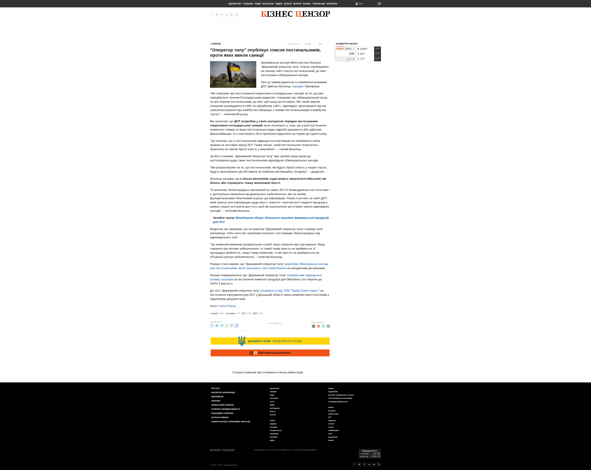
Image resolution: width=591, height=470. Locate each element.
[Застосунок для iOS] (231, 14)
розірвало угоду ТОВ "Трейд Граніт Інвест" (290, 290)
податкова (333, 437)
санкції (218, 313)
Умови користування (222, 405)
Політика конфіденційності (225, 409)
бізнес (331, 407)
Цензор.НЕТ (235, 3)
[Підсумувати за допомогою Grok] (328, 326)
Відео (279, 3)
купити (348, 49)
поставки (233, 313)
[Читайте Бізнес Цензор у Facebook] (354, 464)
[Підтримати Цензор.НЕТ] (270, 353)
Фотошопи (274, 408)
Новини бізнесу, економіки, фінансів (230, 422)
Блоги (288, 3)
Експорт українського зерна (341, 395)
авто (330, 434)
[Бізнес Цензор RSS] (236, 14)
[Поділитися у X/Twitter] (217, 325)
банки (331, 388)
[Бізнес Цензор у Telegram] (222, 14)
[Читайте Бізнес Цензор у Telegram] (364, 464)
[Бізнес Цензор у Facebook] (212, 14)
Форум (297, 3)
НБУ (329, 417)
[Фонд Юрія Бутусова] (270, 340)
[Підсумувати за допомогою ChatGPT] (313, 326)
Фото (272, 402)
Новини (248, 3)
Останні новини (219, 417)
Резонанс (268, 3)
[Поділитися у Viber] (231, 325)
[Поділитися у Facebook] (212, 325)
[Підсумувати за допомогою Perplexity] (323, 326)
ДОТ (258, 313)
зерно (331, 427)
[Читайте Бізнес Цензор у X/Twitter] (359, 464)
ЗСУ (247, 313)
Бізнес (307, 3)
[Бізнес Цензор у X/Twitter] (217, 14)
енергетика (333, 414)
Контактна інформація (223, 392)
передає (298, 86)
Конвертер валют (347, 43)
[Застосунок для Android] (227, 14)
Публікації (319, 3)
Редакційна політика (222, 413)
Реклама (215, 401)
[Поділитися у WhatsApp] (227, 325)
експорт (332, 411)
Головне (273, 427)
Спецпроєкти (275, 430)
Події (258, 3)
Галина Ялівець (227, 306)
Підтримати (217, 397)
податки (332, 421)
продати (340, 49)
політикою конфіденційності (305, 450)
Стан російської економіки (340, 398)
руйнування (333, 430)
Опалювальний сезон (338, 402)
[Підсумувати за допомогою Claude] (318, 326)
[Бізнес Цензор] (295, 14)
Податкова (333, 392)
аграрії (331, 424)
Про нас (215, 388)
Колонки (331, 3)
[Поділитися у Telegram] (222, 325)
